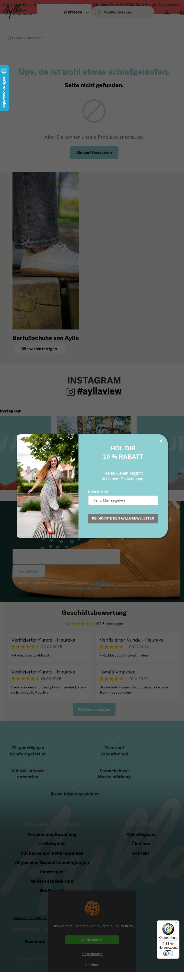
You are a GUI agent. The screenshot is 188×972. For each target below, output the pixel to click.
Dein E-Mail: (98, 491)
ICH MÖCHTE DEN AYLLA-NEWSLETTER (123, 518)
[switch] (168, 953)
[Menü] (176, 923)
